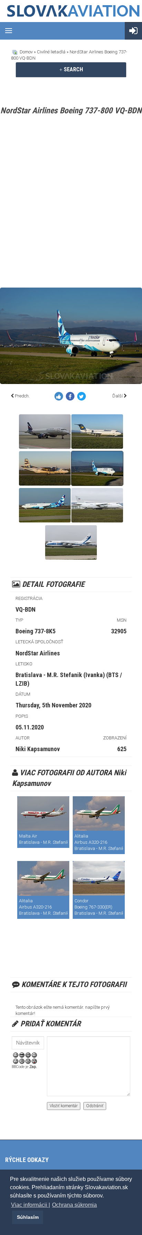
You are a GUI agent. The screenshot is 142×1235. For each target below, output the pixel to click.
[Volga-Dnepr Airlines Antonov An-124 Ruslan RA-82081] (71, 542)
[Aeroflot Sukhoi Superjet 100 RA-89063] (45, 431)
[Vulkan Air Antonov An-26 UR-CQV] (45, 468)
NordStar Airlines (38, 653)
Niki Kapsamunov (38, 749)
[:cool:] (21, 1054)
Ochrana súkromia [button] (74, 1205)
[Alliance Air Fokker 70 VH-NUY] (97, 431)
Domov (26, 51)
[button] (11, 1217)
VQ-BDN (26, 609)
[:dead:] (34, 1060)
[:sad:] (28, 1060)
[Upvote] (60, 397)
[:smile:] (15, 1054)
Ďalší (117, 395)
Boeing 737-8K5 (35, 631)
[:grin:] (28, 1054)
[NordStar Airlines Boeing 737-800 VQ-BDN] (97, 468)
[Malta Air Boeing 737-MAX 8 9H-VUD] (43, 813)
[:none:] (15, 1060)
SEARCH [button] (72, 69)
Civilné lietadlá (51, 51)
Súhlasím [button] (28, 1217)
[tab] (71, 69)
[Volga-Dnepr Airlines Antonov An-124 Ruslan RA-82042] (97, 505)
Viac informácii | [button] (30, 1205)
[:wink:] (34, 1054)
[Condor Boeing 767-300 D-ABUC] (99, 878)
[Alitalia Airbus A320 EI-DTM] (99, 813)
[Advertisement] (71, 203)
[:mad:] (21, 1060)
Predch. (22, 395)
